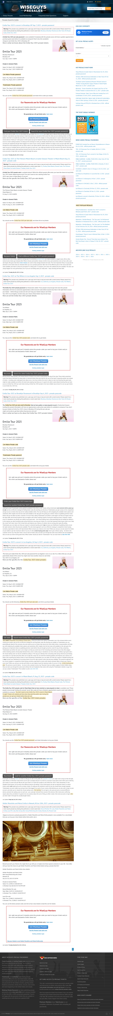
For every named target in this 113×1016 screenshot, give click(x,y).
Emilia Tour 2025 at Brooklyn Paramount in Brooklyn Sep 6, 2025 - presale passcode (32, 393)
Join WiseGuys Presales (38, 119)
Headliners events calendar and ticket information (87, 1008)
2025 (82, 254)
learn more (49, 114)
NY (65, 31)
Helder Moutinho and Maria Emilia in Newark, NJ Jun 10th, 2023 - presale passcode (31, 803)
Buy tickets (8, 776)
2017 (87, 256)
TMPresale (7, 1013)
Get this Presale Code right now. (38, 122)
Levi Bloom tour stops (44, 968)
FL (41, 166)
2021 (102, 254)
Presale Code (58, 166)
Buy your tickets (9, 256)
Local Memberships (26, 16)
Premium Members (46, 1002)
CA (41, 281)
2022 (97, 254)
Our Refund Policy (81, 967)
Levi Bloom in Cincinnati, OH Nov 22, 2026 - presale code (92, 188)
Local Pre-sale (11, 811)
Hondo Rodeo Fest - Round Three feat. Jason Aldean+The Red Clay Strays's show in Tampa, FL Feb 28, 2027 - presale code (92, 241)
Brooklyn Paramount (52, 31)
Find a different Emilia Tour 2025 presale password (36, 256)
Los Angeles (52, 281)
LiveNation (15, 977)
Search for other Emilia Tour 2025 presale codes (30, 373)
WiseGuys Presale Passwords (10, 990)
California (45, 281)
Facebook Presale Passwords (83, 976)
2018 (82, 256)
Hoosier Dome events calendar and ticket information (88, 1005)
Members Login (80, 961)
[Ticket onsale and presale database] (87, 125)
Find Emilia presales (81, 981)
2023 (92, 254)
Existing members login (38, 125)
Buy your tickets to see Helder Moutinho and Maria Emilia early (25, 941)
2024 (87, 254)
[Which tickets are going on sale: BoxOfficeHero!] (48, 958)
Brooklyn (43, 31)
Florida (45, 166)
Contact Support (80, 964)
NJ (47, 811)
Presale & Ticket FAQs (82, 973)
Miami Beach (51, 166)
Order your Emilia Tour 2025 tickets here (18, 501)
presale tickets (41, 259)
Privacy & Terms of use (82, 987)
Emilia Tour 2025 (12, 33)
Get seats (7, 638)
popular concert (48, 778)
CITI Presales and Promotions (83, 984)
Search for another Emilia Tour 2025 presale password (23, 505)
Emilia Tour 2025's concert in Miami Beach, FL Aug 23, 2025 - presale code (28, 676)
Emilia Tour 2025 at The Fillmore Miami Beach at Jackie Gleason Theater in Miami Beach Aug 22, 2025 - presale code (36, 160)
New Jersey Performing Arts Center (32, 811)
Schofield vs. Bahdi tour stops (46, 971)
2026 (77, 254)
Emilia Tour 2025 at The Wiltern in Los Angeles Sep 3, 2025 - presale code (28, 276)
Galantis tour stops (43, 962)
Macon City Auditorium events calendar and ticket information (90, 999)
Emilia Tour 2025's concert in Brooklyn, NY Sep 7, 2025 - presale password (28, 25)
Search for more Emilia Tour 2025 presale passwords (49, 131)
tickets (17, 134)
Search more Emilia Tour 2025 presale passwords (31, 638)
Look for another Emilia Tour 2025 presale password (33, 776)
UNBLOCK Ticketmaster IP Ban (14, 1)
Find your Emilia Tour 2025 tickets (16, 131)
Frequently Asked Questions (47, 16)
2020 (107, 254)
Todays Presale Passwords (82, 990)
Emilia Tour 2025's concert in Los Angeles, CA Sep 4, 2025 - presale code (28, 542)
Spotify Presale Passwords (82, 978)
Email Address (80, 47)
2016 (92, 256)
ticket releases (23, 263)
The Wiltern (67, 281)
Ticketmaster (5, 977)
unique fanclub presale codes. (63, 989)
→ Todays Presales (7, 16)
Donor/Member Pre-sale (47, 809)
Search (108, 8)
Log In (90, 1)
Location (78, 53)
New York (61, 31)
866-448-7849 (66, 534)
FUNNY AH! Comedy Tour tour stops (47, 974)
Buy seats (7, 373)
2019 (77, 256)
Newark (44, 811)
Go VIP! (99, 1)
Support (65, 16)
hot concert (40, 134)
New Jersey (19, 811)
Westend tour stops (43, 965)
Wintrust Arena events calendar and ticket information (88, 1002)
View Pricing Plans (81, 970)
